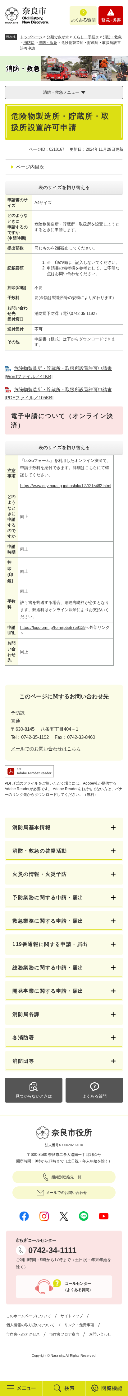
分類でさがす (58, 37)
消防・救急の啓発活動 (39, 850)
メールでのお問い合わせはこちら (46, 748)
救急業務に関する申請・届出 (48, 921)
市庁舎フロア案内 (64, 1334)
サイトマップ (72, 1316)
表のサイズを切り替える (64, 187)
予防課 (18, 712)
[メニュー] (21, 1388)
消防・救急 (112, 37)
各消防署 (23, 1037)
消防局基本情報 (31, 827)
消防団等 (23, 1061)
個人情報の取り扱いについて (30, 1325)
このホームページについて (28, 1316)
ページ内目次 (30, 166)
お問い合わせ (100, 1334)
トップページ (31, 37)
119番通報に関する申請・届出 (50, 944)
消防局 (28, 42)
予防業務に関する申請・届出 (48, 897)
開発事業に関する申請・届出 (48, 991)
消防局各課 (28, 1014)
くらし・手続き (86, 37)
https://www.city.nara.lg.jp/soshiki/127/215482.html (65, 485)
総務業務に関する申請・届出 (48, 967)
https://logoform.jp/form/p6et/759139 (52, 627)
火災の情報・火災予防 (39, 874)
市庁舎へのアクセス (23, 1334)
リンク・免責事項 (79, 1325)
